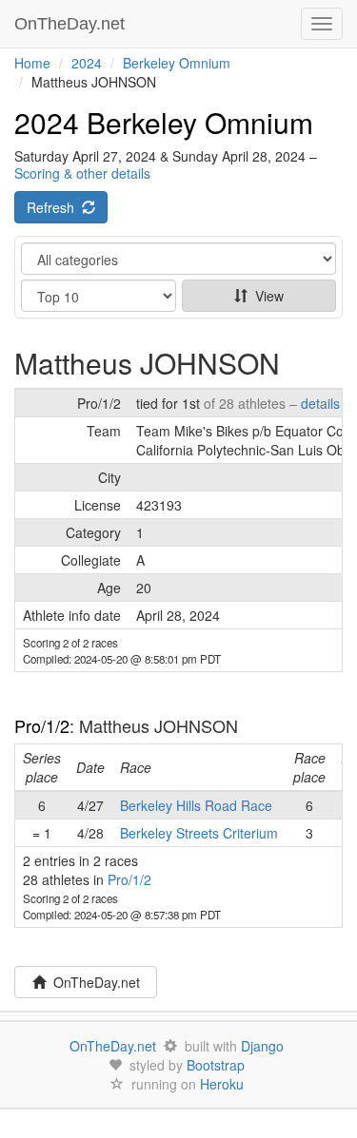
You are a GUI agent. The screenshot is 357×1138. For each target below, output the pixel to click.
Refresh (54, 207)
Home (32, 62)
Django (262, 1045)
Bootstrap (216, 1064)
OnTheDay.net (71, 23)
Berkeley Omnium (176, 62)
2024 (86, 62)
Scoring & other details (82, 173)
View (266, 295)
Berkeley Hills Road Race (196, 805)
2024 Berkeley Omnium (163, 122)
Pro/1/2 (41, 725)
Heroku (222, 1083)
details (320, 403)
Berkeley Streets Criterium (199, 832)
